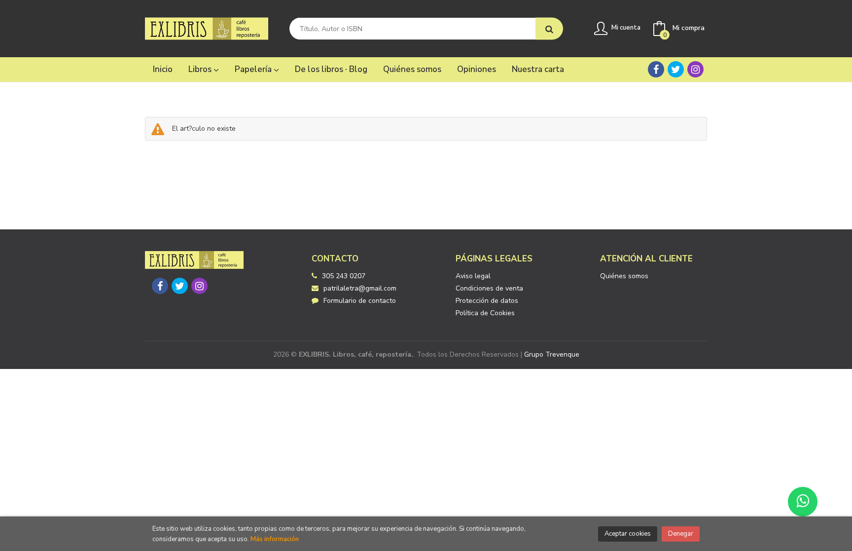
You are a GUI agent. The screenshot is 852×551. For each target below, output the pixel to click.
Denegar (680, 533)
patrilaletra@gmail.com (359, 288)
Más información (274, 539)
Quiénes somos (624, 276)
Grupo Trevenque (551, 354)
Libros (200, 69)
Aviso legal (473, 276)
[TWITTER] (676, 69)
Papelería (254, 69)
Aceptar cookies (627, 533)
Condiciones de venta (489, 288)
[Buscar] (549, 29)
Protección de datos (487, 300)
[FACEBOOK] (656, 69)
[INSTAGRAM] (695, 69)
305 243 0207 (343, 276)
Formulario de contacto (359, 300)
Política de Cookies (485, 313)
